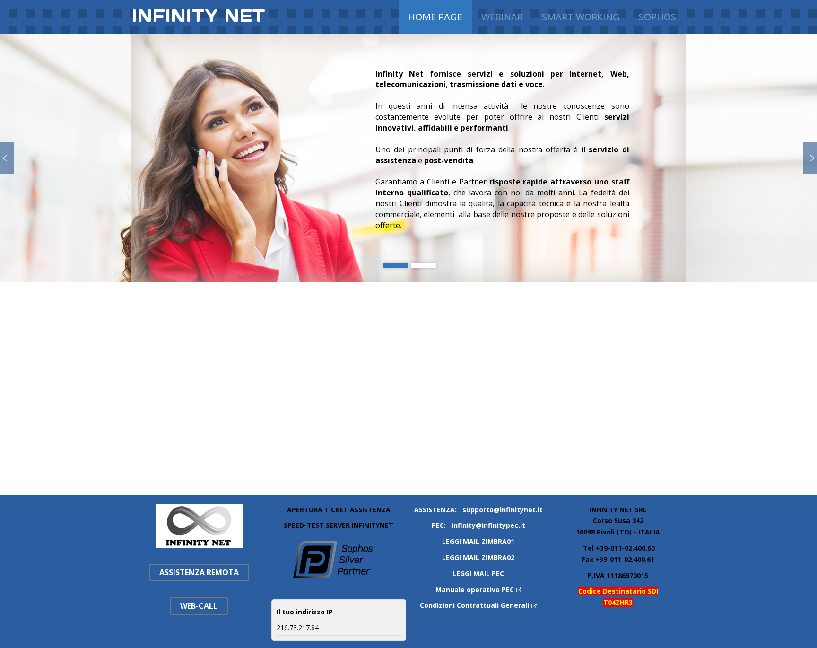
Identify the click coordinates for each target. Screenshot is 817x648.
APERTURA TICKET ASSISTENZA (339, 509)
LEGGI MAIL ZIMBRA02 (478, 557)
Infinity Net (198, 15)
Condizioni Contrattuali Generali (474, 605)
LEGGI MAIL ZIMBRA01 (478, 541)
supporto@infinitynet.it (502, 509)
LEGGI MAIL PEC (478, 573)
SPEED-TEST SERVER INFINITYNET (338, 525)
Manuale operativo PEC (474, 589)
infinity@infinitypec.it (488, 525)
